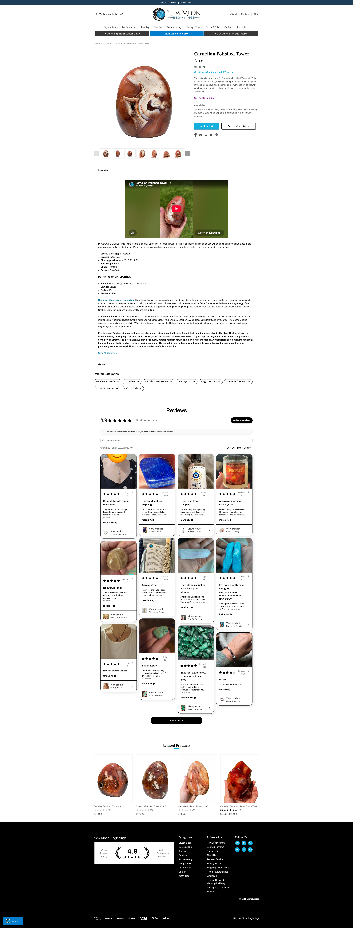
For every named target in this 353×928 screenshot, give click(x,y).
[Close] (214, 428)
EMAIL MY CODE (177, 479)
